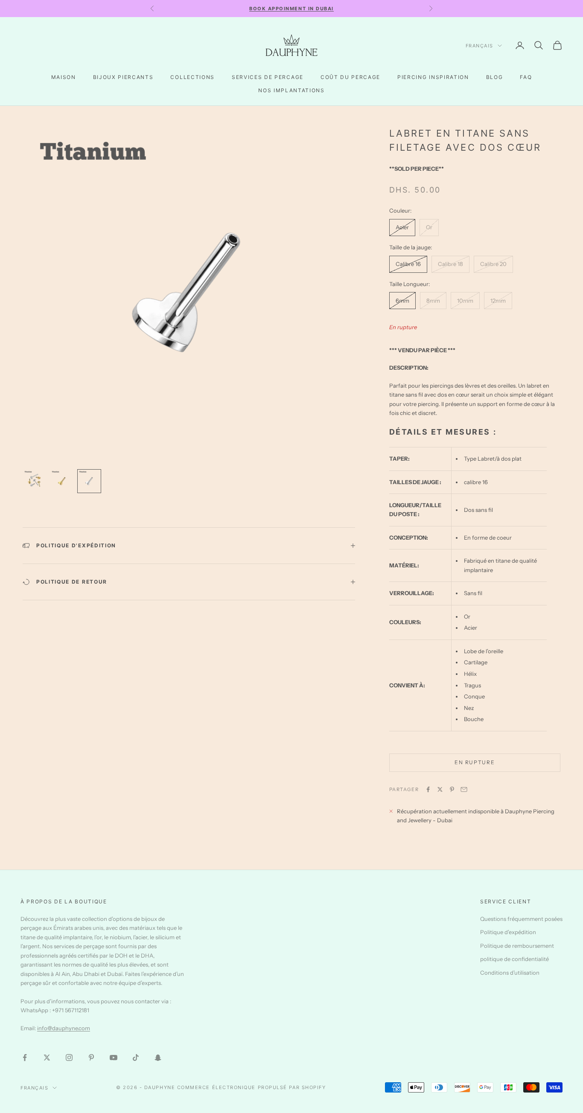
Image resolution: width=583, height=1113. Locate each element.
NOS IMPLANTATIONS (291, 90)
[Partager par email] (464, 789)
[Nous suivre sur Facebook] (24, 1057)
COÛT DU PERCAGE (350, 77)
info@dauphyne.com (63, 1028)
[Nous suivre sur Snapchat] (158, 1057)
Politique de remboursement (517, 945)
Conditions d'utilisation (509, 972)
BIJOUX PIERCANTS (123, 77)
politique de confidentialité (514, 958)
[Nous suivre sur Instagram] (69, 1057)
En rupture (475, 762)
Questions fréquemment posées (521, 918)
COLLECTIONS (192, 77)
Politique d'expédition (508, 932)
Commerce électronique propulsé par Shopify (251, 1087)
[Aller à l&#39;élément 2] (62, 481)
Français (479, 46)
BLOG (494, 77)
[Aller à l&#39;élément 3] (89, 481)
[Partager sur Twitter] (440, 789)
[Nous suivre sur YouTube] (113, 1057)
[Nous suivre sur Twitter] (47, 1057)
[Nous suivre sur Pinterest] (91, 1057)
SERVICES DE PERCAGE (267, 77)
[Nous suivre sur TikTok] (135, 1057)
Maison (63, 77)
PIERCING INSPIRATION (433, 77)
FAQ (526, 77)
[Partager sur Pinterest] (452, 789)
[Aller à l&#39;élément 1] (35, 481)
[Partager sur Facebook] (428, 789)
